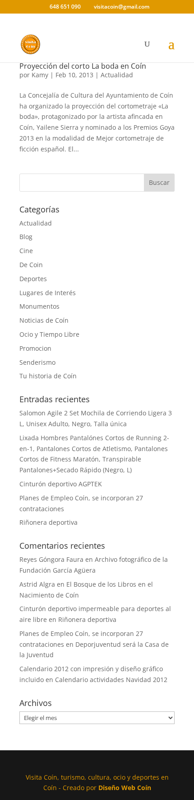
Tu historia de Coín (48, 376)
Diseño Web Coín (124, 787)
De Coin (31, 264)
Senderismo (37, 362)
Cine (26, 250)
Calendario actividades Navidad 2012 (111, 679)
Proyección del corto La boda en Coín (82, 66)
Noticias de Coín (44, 320)
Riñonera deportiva (48, 522)
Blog (25, 236)
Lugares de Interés (47, 292)
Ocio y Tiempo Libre (49, 334)
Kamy (40, 75)
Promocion (35, 348)
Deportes (33, 278)
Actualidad (117, 75)
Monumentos (39, 306)
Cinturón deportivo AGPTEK (60, 484)
